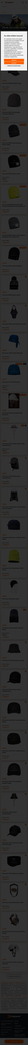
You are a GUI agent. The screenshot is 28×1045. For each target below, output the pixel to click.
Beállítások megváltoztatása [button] (14, 65)
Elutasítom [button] (14, 63)
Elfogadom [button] (14, 60)
